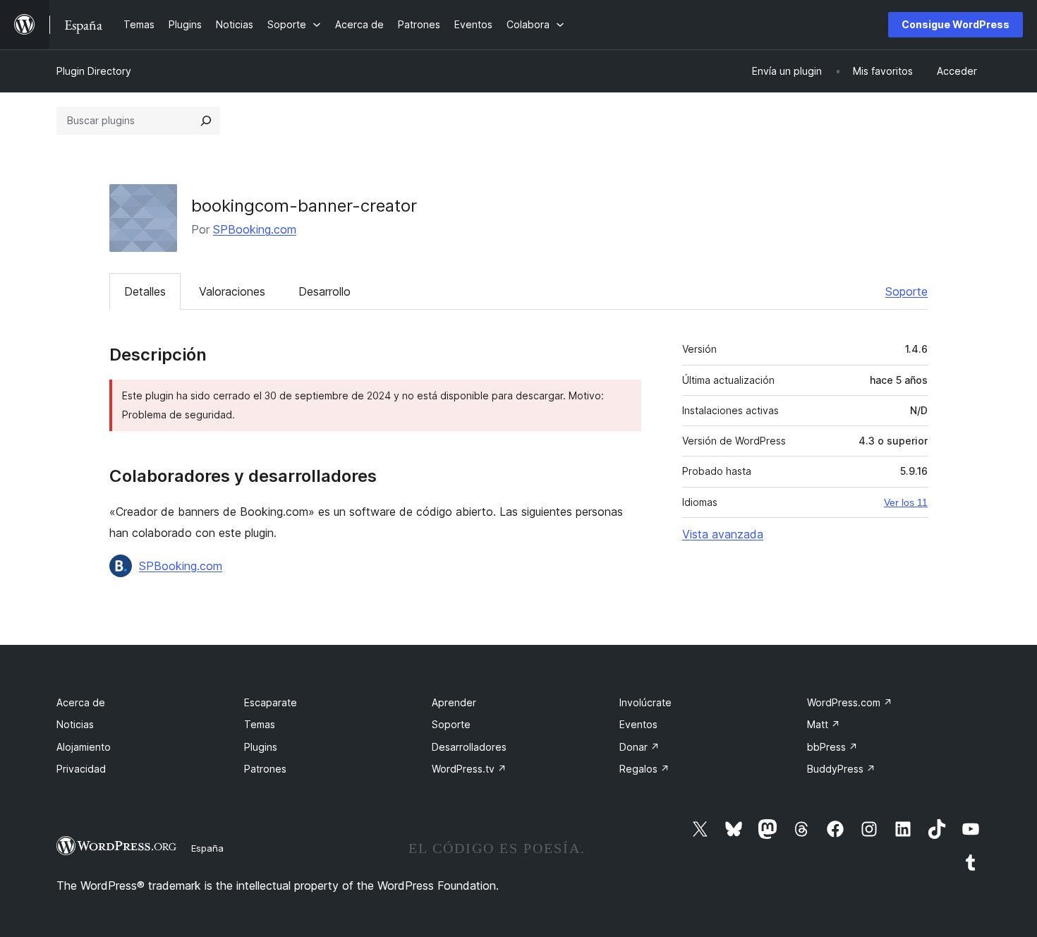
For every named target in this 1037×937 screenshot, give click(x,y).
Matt (823, 724)
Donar (639, 747)
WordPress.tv (469, 769)
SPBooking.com (254, 229)
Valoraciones (232, 291)
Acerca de (80, 702)
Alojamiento (83, 747)
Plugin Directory (93, 71)
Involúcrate (645, 702)
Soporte (906, 291)
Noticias (75, 724)
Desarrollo (324, 291)
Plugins (260, 747)
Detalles (145, 291)
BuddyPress (841, 769)
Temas (259, 724)
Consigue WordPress (955, 24)
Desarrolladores (469, 747)
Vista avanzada (722, 534)
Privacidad (81, 769)
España (207, 848)
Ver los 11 (906, 502)
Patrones (265, 769)
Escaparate (270, 702)
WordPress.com (849, 702)
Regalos (644, 769)
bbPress (832, 747)
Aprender (454, 702)
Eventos (638, 724)
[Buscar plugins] (206, 121)
